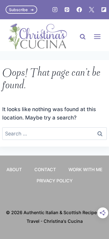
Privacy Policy (55, 180)
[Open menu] (97, 36)
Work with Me (85, 169)
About (14, 169)
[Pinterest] (67, 9)
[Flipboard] (103, 9)
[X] (91, 9)
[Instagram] (54, 9)
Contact (45, 169)
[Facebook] (79, 9)
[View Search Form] (82, 36)
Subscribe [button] (18, 9)
